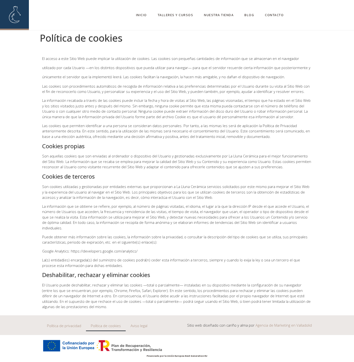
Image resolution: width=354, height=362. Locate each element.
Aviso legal (139, 325)
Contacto (274, 15)
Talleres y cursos (175, 15)
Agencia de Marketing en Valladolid (284, 325)
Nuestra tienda (219, 15)
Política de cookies (106, 325)
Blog (249, 15)
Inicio (141, 15)
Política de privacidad (64, 325)
